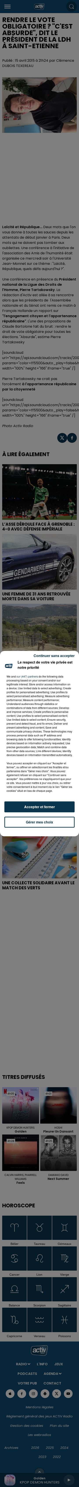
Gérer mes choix (39, 822)
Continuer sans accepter (54, 655)
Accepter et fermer (39, 806)
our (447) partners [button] (27, 676)
